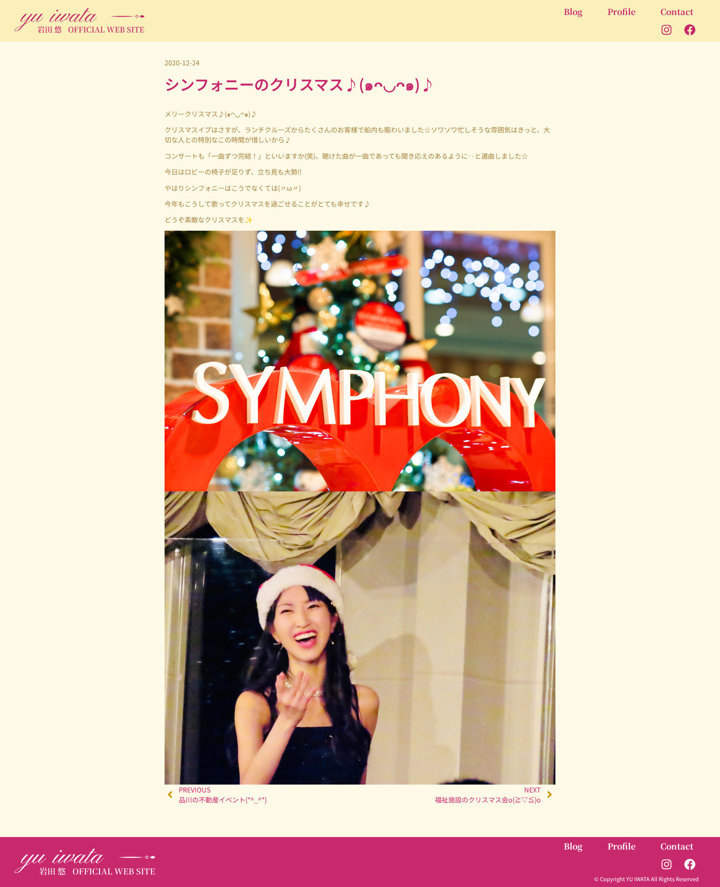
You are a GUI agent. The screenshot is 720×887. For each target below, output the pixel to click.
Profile (621, 11)
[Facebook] (690, 30)
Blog (573, 11)
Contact (676, 11)
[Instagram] (667, 30)
